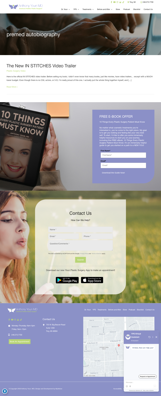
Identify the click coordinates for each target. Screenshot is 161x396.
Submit (80, 260)
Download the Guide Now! (113, 173)
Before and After (114, 310)
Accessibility (117, 389)
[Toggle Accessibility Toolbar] (4, 391)
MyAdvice (59, 389)
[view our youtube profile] (114, 2)
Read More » (12, 87)
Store (125, 310)
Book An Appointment (19, 341)
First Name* (105, 151)
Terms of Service (96, 253)
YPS (94, 310)
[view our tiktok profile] (123, 2)
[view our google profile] (120, 2)
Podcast (132, 310)
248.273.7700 (148, 2)
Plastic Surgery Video (16, 71)
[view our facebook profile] (111, 2)
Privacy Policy (84, 253)
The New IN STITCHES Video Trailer (41, 65)
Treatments (102, 310)
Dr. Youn (87, 310)
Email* (103, 161)
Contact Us (149, 310)
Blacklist (140, 310)
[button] (69, 9)
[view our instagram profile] (117, 2)
